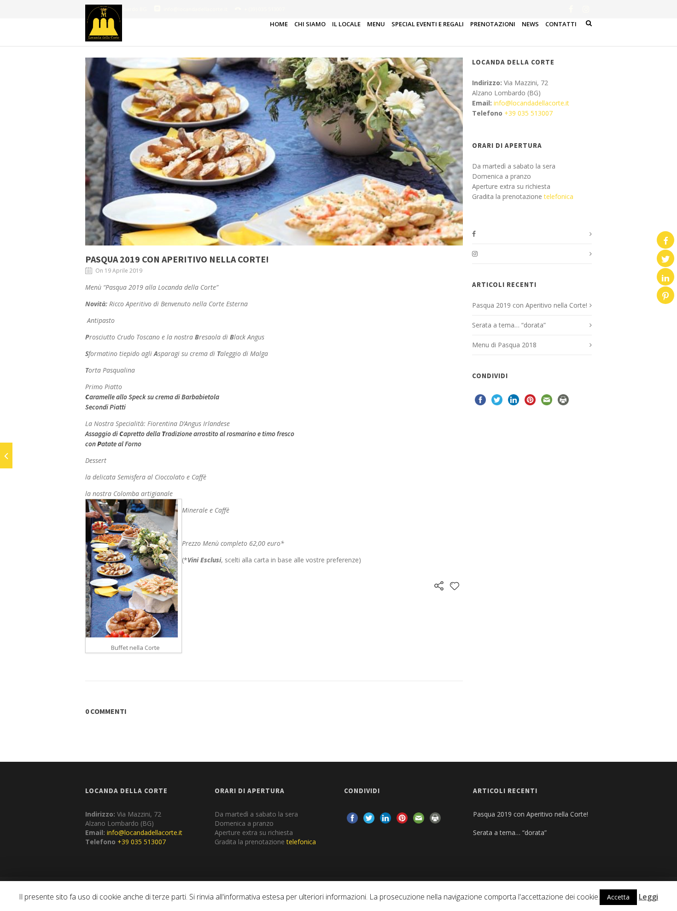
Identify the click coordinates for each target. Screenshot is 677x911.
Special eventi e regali (427, 24)
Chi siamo (310, 24)
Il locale (346, 24)
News (530, 24)
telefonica (558, 196)
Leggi (648, 897)
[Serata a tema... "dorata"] (6, 455)
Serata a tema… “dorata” (509, 325)
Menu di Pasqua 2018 (504, 344)
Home (279, 24)
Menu (376, 24)
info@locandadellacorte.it (531, 103)
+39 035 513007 (528, 113)
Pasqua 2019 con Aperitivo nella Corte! (177, 259)
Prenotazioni (492, 24)
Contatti (561, 24)
